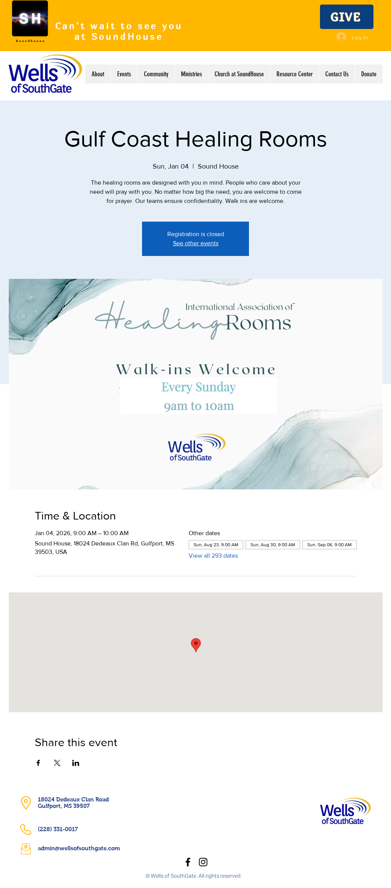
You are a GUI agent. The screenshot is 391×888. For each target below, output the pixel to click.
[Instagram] (203, 862)
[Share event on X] (57, 763)
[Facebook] (188, 862)
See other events (195, 243)
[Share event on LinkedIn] (75, 763)
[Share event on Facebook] (38, 763)
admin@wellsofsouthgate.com (79, 848)
